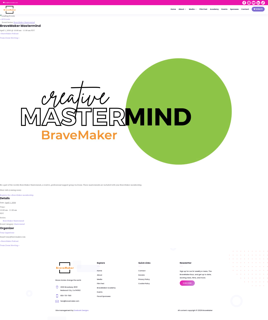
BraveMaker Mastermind (13, 220)
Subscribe (187, 283)
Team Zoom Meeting (9, 38)
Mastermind (19, 224)
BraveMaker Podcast (9, 33)
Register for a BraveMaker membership (16, 195)
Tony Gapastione (7, 232)
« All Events (5, 19)
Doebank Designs (81, 310)
